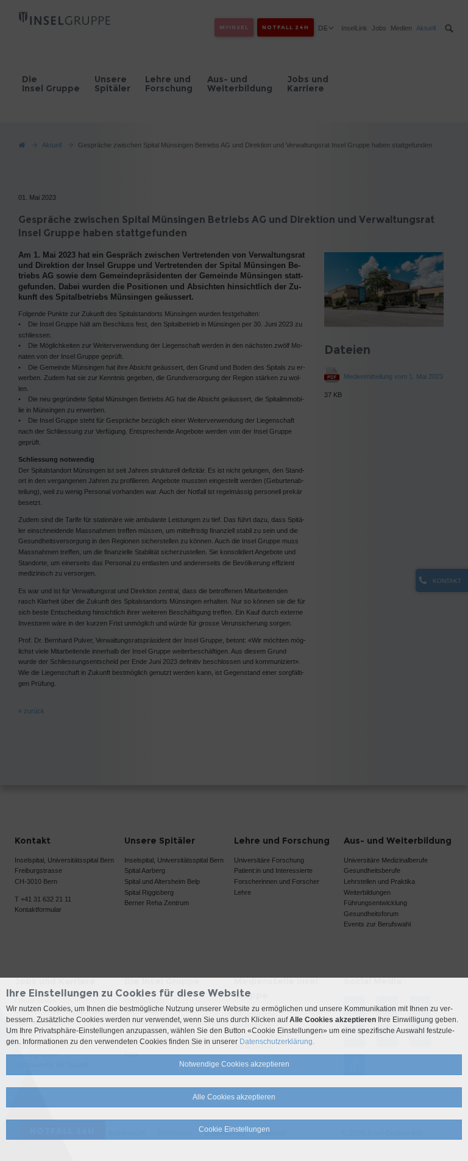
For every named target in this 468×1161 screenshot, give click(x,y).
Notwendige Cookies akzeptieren (234, 1064)
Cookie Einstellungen (234, 1129)
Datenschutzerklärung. (276, 1041)
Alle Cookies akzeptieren (234, 1097)
